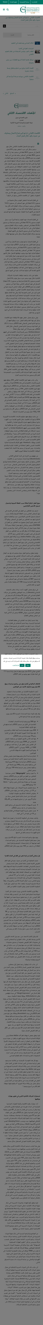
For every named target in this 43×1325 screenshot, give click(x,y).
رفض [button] (22, 665)
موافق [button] (27, 665)
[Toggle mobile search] (8, 9)
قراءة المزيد (16, 665)
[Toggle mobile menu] (4, 9)
